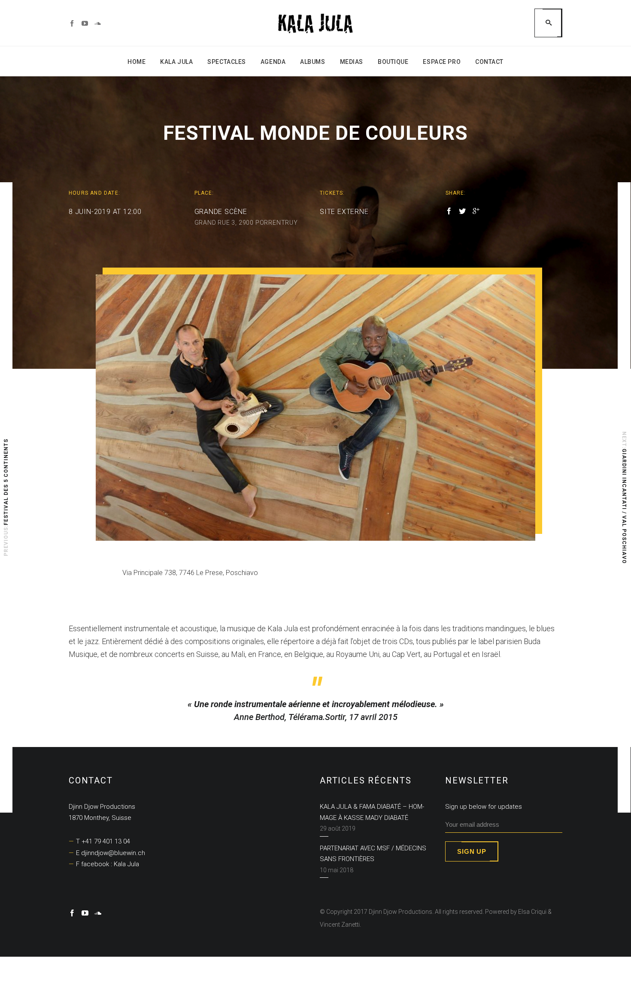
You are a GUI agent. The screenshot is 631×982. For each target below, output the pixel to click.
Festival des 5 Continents (6, 482)
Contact (489, 61)
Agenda (273, 61)
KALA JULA (176, 61)
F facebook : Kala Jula (107, 864)
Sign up (471, 851)
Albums (312, 61)
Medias (351, 61)
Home (136, 61)
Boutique (393, 61)
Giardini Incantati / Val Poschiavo (624, 506)
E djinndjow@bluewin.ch (110, 853)
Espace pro (442, 61)
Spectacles (226, 61)
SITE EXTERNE (344, 212)
